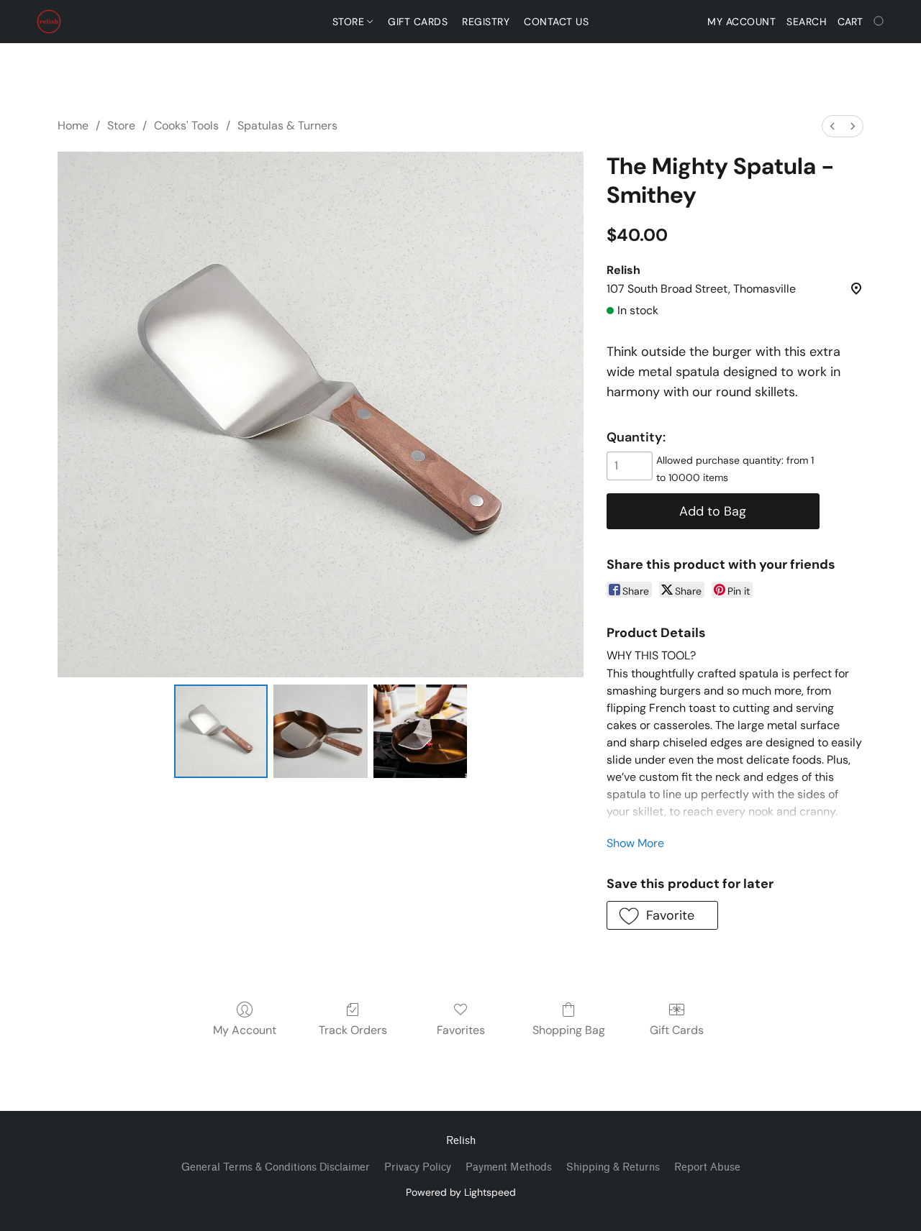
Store (350, 21)
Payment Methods (509, 1167)
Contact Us (556, 21)
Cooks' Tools (186, 125)
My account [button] (741, 21)
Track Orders (353, 1030)
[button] (49, 21)
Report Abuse (707, 1167)
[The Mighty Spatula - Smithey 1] (320, 731)
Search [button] (806, 21)
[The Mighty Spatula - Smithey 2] (420, 731)
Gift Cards (418, 21)
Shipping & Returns (613, 1167)
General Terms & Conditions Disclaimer (275, 1167)
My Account (244, 1030)
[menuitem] (832, 126)
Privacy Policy (417, 1167)
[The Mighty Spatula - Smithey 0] (221, 731)
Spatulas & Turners (287, 125)
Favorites (461, 1030)
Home (73, 125)
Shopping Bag (568, 1030)
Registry (485, 21)
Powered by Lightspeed (461, 1192)
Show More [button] (635, 843)
